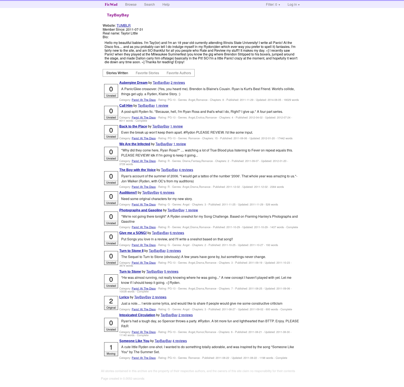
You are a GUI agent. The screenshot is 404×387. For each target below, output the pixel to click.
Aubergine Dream (133, 82)
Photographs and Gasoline (140, 210)
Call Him (126, 105)
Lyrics (124, 297)
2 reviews (178, 82)
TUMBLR (124, 25)
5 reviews (171, 271)
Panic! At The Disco (144, 100)
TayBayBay (161, 82)
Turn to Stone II (131, 251)
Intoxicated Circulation (137, 315)
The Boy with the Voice (137, 170)
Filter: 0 (271, 4)
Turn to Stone (130, 271)
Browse (131, 4)
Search (149, 4)
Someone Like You (134, 341)
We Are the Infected (134, 144)
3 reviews (174, 250)
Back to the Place (133, 126)
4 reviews (186, 169)
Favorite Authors (179, 72)
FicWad (111, 4)
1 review (162, 105)
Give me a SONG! (133, 233)
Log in (292, 4)
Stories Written (117, 72)
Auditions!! (128, 192)
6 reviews (167, 192)
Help (166, 4)
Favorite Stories (147, 72)
